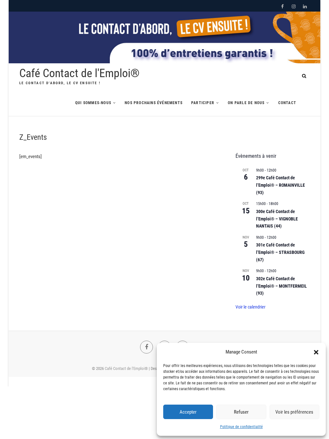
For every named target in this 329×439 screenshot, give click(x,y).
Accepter (188, 412)
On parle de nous (246, 103)
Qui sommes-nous (93, 103)
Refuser (241, 412)
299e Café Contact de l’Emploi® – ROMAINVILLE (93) (280, 185)
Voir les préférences (294, 412)
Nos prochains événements (153, 103)
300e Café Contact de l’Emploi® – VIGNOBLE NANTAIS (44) (277, 218)
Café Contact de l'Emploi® (79, 73)
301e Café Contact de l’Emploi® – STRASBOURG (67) (280, 252)
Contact (287, 103)
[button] (316, 352)
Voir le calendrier (250, 306)
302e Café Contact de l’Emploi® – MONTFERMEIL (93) (281, 286)
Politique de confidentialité (241, 427)
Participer (202, 103)
